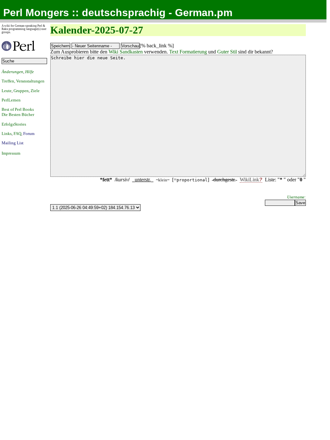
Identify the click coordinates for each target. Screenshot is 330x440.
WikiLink (249, 179)
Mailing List (13, 142)
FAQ (17, 133)
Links (7, 133)
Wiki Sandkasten (126, 51)
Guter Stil (227, 51)
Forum (28, 133)
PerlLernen (11, 100)
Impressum (11, 153)
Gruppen (21, 90)
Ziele (35, 90)
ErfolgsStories (14, 124)
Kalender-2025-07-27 (96, 30)
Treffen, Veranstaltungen (23, 81)
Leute (7, 90)
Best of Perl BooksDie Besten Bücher (18, 112)
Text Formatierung (188, 51)
